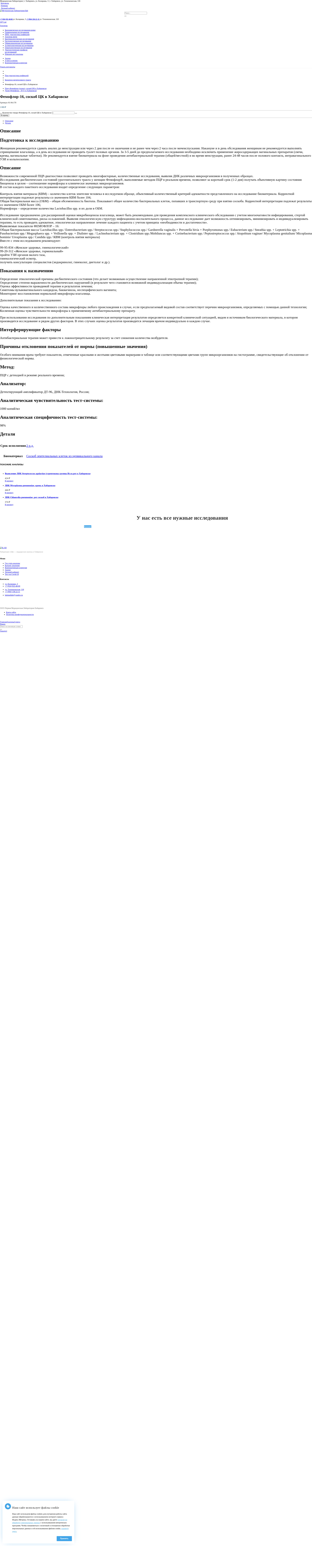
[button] (7, 67)
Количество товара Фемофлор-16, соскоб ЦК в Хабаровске (26, 113)
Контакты (5, 3)
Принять (64, 1538)
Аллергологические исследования (19, 45)
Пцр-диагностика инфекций (17, 76)
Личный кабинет (8, 8)
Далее (21, 91)
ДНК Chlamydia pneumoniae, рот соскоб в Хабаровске (31, 497)
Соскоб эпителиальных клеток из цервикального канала (64, 456)
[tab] (158, 121)
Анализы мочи (11, 37)
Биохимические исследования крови (20, 30)
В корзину (4, 115)
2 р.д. (30, 445)
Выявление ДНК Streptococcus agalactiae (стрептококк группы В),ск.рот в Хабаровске (48, 473)
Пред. (26, 88)
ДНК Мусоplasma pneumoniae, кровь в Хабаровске (30, 485)
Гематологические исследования (18, 48)
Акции (8, 58)
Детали (8, 123)
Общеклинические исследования (18, 43)
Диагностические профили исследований (16, 51)
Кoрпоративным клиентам (16, 63)
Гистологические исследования (18, 41)
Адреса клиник (11, 61)
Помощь (4, 6)
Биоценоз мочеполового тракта (18, 80)
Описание (9, 121)
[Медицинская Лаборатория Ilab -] (14, 11)
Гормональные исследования (17, 32)
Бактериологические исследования (19, 39)
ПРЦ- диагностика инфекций (17, 34)
